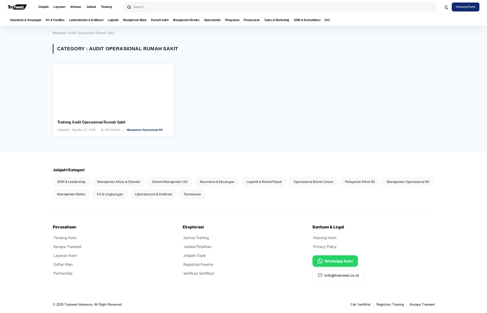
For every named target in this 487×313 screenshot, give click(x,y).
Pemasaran (252, 20)
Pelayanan (232, 20)
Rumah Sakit (159, 20)
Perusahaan (64, 226)
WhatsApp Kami (339, 261)
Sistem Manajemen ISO (170, 182)
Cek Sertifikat (361, 304)
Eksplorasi (193, 226)
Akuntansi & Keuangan (25, 20)
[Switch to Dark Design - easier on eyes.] (446, 7)
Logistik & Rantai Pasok (264, 182)
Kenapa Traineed (67, 246)
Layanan (59, 7)
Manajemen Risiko (71, 194)
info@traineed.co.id (341, 275)
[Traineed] (17, 7)
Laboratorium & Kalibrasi (86, 20)
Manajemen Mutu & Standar (118, 182)
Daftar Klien (63, 264)
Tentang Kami (65, 238)
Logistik (113, 20)
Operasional (212, 20)
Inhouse (76, 7)
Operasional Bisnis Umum (313, 182)
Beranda (59, 33)
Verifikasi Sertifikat (198, 273)
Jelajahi (43, 7)
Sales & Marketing (276, 20)
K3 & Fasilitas (55, 20)
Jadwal (91, 7)
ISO (327, 20)
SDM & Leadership (71, 182)
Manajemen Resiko (186, 20)
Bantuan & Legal (328, 226)
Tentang (106, 7)
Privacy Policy (325, 246)
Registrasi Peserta (198, 264)
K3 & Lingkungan (110, 194)
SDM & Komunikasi (307, 20)
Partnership (63, 273)
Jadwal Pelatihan (197, 246)
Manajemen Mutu (134, 20)
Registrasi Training (390, 304)
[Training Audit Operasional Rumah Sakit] (113, 90)
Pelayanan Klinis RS (360, 182)
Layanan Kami (65, 255)
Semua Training (196, 238)
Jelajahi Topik (194, 255)
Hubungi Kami (465, 7)
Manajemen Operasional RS (145, 129)
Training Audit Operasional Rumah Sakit (91, 122)
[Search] (129, 7)
